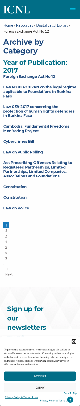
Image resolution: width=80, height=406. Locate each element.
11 (9, 269)
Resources (24, 25)
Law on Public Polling (23, 152)
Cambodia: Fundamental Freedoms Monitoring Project (36, 128)
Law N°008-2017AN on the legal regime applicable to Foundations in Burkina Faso (39, 91)
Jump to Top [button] (70, 397)
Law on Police (16, 208)
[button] (74, 342)
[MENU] (73, 10)
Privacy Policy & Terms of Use (21, 397)
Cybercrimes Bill (18, 141)
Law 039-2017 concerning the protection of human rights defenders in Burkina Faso (38, 111)
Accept (40, 376)
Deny (40, 387)
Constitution (14, 187)
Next (9, 274)
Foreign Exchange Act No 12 (29, 76)
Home (8, 25)
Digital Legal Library (52, 25)
